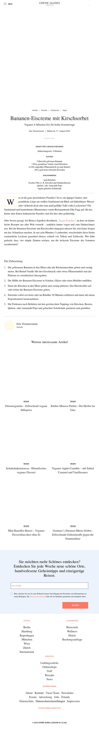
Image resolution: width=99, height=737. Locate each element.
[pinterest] (52, 715)
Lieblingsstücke (49, 663)
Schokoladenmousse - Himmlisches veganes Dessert (26, 470)
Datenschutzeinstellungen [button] (50, 701)
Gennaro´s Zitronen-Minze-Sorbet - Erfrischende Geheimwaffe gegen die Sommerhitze (73, 534)
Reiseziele (72, 627)
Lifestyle (49, 656)
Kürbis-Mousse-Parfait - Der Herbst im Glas (73, 408)
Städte (27, 621)
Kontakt (39, 693)
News (49, 679)
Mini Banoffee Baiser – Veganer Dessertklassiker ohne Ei (26, 532)
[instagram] (46, 715)
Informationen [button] (49, 686)
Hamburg (27, 631)
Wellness (72, 631)
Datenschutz (26, 701)
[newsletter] (59, 715)
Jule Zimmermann (36, 131)
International (27, 652)
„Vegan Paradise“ (67, 220)
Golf (49, 671)
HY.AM (64, 723)
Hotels (72, 635)
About (29, 693)
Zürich (27, 647)
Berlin (26, 627)
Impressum (73, 701)
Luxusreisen (72, 621)
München (27, 639)
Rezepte (49, 675)
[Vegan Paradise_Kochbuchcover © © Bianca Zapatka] (27, 253)
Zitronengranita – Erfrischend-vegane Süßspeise (26, 408)
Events (33, 697)
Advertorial (49, 138)
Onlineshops (49, 667)
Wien (27, 643)
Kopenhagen (27, 635)
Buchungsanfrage (72, 639)
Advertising (45, 697)
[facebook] (39, 715)
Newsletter (67, 693)
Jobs (56, 697)
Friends (65, 697)
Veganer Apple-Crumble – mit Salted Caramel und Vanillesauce (73, 470)
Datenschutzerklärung (38, 596)
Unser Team (52, 693)
